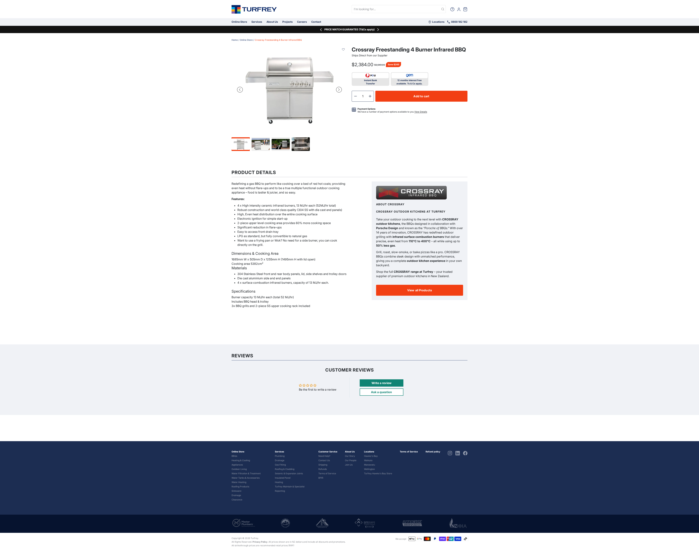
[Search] (442, 9)
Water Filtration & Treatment (246, 473)
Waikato (368, 460)
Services (256, 21)
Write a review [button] (382, 383)
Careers (302, 21)
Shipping (322, 464)
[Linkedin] (457, 453)
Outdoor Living (239, 469)
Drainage (236, 495)
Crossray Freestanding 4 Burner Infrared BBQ (278, 40)
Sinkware (236, 491)
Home (235, 40)
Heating (279, 482)
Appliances (237, 464)
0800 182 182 (459, 21)
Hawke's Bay (371, 456)
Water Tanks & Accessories (246, 477)
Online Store (239, 21)
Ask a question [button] (381, 392)
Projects (287, 21)
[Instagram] (450, 453)
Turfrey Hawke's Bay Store (378, 473)
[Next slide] (339, 90)
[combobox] (399, 9)
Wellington (369, 469)
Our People (350, 460)
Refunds (322, 469)
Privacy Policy (259, 541)
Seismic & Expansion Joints (289, 473)
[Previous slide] (240, 90)
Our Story (350, 456)
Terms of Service (327, 473)
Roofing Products (240, 486)
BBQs (234, 456)
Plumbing (280, 456)
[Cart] (465, 9)
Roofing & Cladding (284, 469)
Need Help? (324, 456)
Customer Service (327, 451)
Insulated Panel (283, 477)
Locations (438, 21)
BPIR (320, 477)
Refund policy (433, 451)
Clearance (237, 499)
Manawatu (369, 464)
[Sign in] (459, 9)
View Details (420, 111)
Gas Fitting (280, 464)
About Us (272, 21)
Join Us (349, 464)
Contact (316, 21)
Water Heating (239, 482)
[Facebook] (465, 453)
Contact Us (324, 460)
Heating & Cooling (241, 460)
